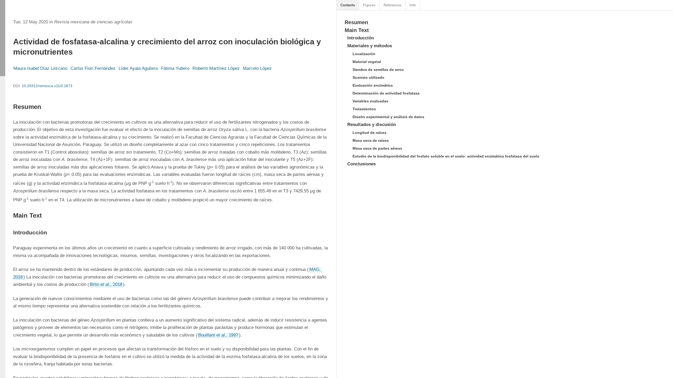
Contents (347, 5)
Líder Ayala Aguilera (138, 68)
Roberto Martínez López (216, 68)
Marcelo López (257, 68)
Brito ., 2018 (106, 284)
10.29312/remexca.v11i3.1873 (47, 86)
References (392, 5)
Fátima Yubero (175, 68)
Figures (369, 5)
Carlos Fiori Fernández (92, 68)
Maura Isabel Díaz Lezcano (40, 68)
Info (413, 5)
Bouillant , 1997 (218, 335)
